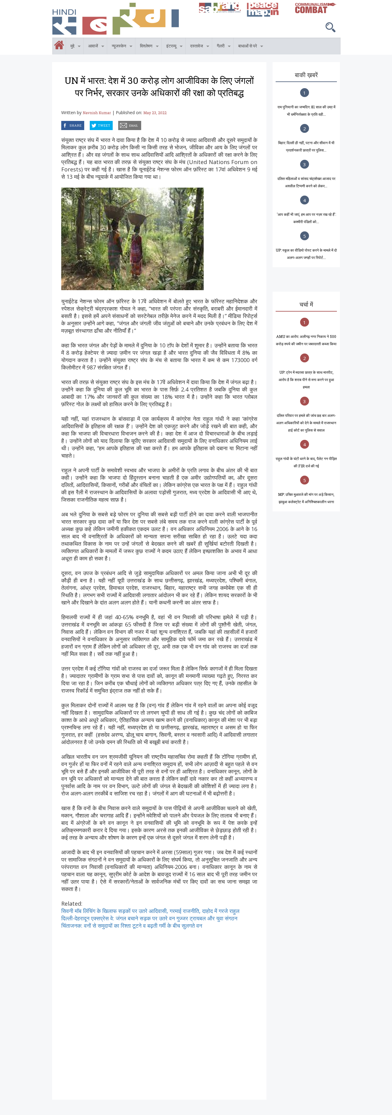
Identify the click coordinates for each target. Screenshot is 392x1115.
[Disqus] (159, 1005)
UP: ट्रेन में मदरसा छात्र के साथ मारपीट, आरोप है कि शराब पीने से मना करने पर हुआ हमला (306, 379)
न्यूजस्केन (116, 47)
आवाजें (91, 47)
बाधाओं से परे (245, 47)
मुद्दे (70, 47)
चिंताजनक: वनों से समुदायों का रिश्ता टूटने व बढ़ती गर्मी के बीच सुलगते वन (131, 925)
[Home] (122, 19)
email (118, 124)
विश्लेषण (144, 47)
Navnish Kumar (97, 112)
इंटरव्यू (169, 47)
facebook (62, 124)
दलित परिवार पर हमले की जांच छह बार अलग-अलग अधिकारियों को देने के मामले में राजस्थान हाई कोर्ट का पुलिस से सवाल (306, 422)
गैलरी (218, 47)
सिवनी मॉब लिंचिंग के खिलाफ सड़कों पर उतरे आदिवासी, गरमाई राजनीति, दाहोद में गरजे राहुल (150, 911)
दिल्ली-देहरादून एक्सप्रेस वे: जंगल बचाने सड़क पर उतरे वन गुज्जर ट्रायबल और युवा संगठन (149, 918)
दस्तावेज (194, 47)
